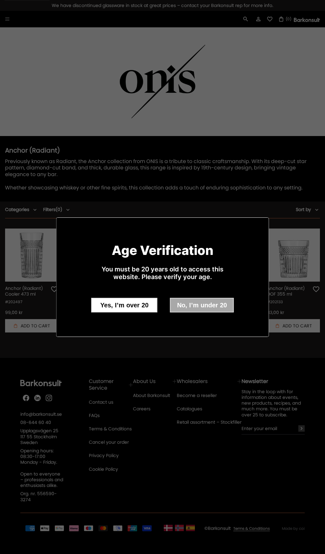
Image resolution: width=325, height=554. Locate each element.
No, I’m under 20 (202, 305)
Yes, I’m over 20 (124, 305)
